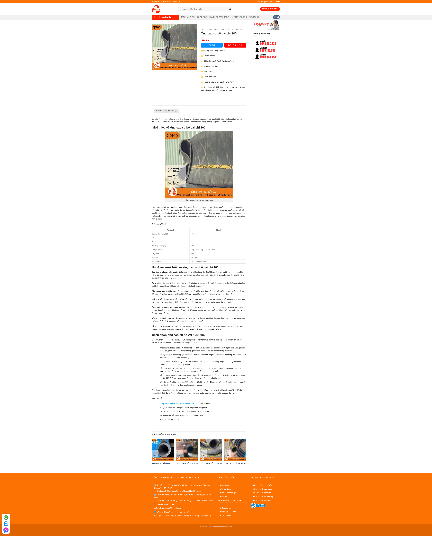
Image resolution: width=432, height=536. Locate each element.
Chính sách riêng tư (262, 500)
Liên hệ (277, 2)
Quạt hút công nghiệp (229, 512)
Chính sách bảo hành (262, 493)
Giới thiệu (260, 2)
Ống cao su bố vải (234, 30)
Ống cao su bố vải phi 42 (235, 463)
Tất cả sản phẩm (188, 17)
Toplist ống (254, 17)
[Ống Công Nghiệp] (163, 9)
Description (161, 111)
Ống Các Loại (206, 30)
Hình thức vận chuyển (205, 17)
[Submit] (230, 9)
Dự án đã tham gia (228, 493)
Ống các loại (226, 508)
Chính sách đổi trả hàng (263, 497)
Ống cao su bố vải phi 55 (162, 463)
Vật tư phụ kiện (227, 516)
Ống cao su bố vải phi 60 (211, 463)
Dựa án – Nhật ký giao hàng (235, 17)
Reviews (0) (172, 111)
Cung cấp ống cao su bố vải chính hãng (177, 404)
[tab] (161, 111)
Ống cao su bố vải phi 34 (187, 463)
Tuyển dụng (269, 2)
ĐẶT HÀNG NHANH (235, 45)
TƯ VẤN (212, 45)
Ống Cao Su (219, 30)
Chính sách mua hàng (263, 489)
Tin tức (219, 17)
